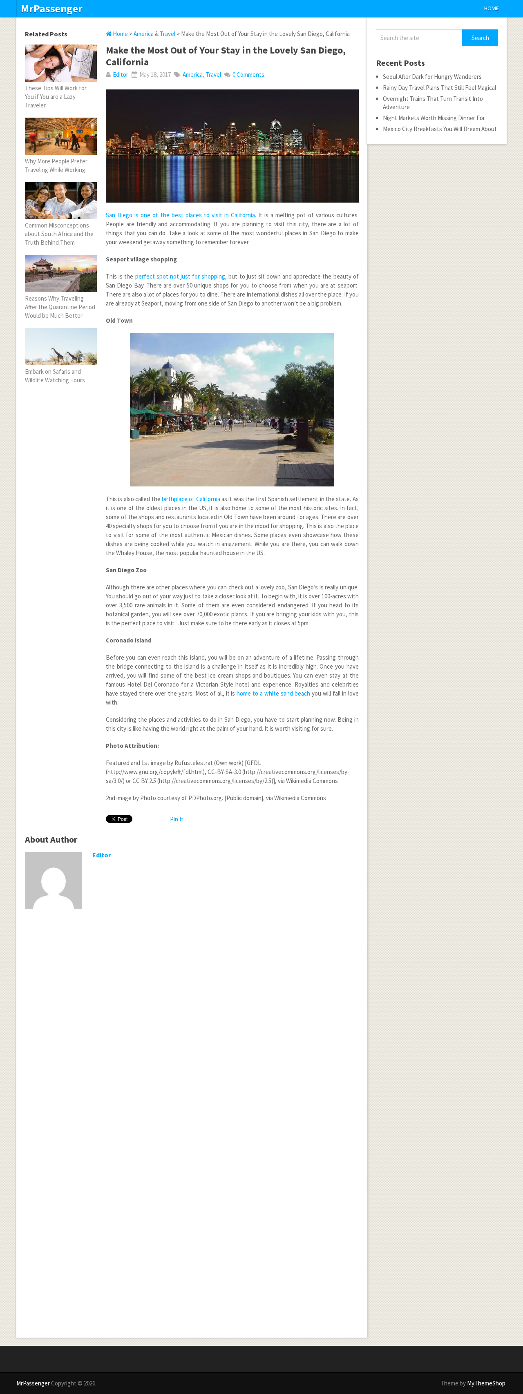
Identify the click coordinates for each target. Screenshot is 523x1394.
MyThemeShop (486, 1383)
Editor (120, 74)
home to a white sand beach (273, 693)
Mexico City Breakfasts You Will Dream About (440, 129)
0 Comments (248, 74)
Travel (167, 34)
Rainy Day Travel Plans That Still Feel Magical (439, 87)
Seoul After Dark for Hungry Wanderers (432, 76)
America (144, 34)
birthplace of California (191, 499)
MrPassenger (52, 8)
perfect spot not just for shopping (180, 276)
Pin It (176, 819)
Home (491, 8)
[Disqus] (191, 1021)
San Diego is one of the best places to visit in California (180, 215)
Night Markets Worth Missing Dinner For (434, 118)
